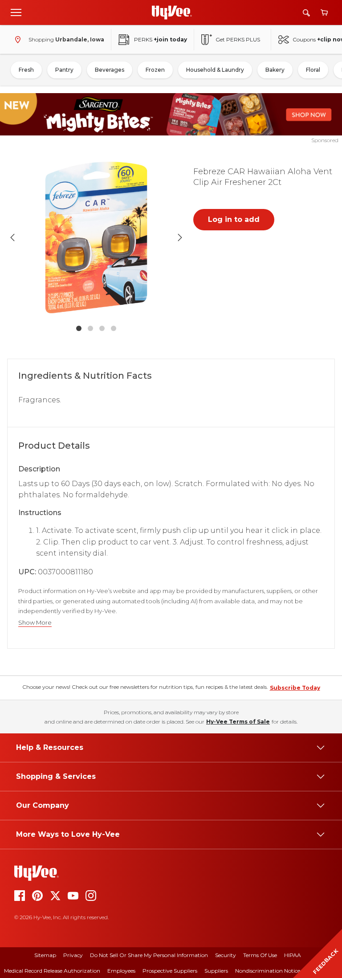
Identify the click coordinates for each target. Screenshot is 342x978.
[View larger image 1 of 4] (96, 237)
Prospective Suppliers (169, 970)
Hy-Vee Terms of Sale (238, 721)
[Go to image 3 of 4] (102, 328)
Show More (35, 622)
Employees (121, 970)
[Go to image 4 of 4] (113, 328)
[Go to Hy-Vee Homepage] (172, 12)
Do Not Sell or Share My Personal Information (149, 955)
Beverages (109, 69)
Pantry (64, 69)
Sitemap (45, 955)
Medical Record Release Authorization (52, 970)
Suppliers (216, 970)
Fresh (26, 69)
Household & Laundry (215, 69)
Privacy (73, 955)
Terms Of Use (260, 955)
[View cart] (324, 12)
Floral (313, 69)
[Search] (306, 12)
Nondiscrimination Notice (267, 970)
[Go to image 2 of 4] (90, 328)
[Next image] (180, 237)
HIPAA (292, 955)
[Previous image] (12, 237)
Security (225, 955)
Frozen (155, 69)
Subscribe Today (295, 687)
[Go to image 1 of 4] (79, 328)
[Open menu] (16, 12)
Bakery (275, 69)
